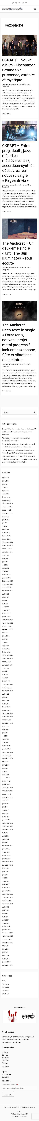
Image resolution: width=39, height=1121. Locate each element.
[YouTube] (26, 3)
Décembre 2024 (7, 542)
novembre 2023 (7, 584)
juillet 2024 (5, 558)
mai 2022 (5, 642)
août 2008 (5, 868)
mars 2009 (5, 852)
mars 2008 (5, 881)
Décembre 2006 (7, 894)
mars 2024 (5, 571)
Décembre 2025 (7, 504)
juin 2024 (5, 562)
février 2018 (6, 781)
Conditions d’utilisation (19, 1117)
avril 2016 (5, 836)
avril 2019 (5, 739)
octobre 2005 (6, 939)
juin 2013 (5, 842)
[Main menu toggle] (35, 9)
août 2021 (5, 668)
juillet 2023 (5, 597)
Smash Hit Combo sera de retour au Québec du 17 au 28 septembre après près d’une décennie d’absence (19, 432)
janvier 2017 (6, 820)
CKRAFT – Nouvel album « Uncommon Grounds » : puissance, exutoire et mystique (18, 70)
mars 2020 (5, 704)
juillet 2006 (5, 910)
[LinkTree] (13, 3)
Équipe (4, 1072)
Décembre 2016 (7, 823)
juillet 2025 (5, 520)
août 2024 (5, 555)
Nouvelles (23, 84)
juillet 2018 (5, 765)
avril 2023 (5, 607)
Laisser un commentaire (10, 84)
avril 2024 (5, 568)
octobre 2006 (6, 901)
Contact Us (5, 1077)
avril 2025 (5, 529)
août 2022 (5, 633)
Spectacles (5, 994)
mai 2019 (5, 736)
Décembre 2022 (7, 620)
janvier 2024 (6, 578)
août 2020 (5, 694)
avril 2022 (5, 646)
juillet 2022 (5, 636)
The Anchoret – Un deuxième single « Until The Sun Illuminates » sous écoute (18, 253)
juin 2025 (5, 523)
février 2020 (6, 707)
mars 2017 (5, 817)
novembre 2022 (7, 623)
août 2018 (5, 762)
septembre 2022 (7, 629)
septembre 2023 (7, 591)
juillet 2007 (5, 884)
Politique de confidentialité (19, 1114)
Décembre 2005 (7, 933)
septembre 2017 (7, 797)
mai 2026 (5, 487)
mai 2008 (5, 878)
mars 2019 (5, 742)
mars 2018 (5, 778)
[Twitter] (19, 3)
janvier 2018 (6, 784)
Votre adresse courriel (10, 1085)
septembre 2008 (7, 865)
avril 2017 (5, 813)
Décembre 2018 (7, 752)
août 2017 (5, 801)
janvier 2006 (6, 930)
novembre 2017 (7, 791)
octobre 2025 (6, 510)
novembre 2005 (7, 936)
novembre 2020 (7, 684)
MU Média (5, 987)
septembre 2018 (7, 758)
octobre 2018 (6, 755)
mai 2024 (5, 565)
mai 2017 (5, 810)
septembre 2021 (7, 665)
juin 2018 (5, 768)
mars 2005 (5, 959)
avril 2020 (5, 700)
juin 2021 (5, 671)
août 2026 (5, 478)
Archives (5, 1063)
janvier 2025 (6, 539)
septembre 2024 (7, 552)
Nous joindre (6, 1074)
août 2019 (5, 726)
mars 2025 (5, 533)
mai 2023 (5, 604)
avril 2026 (5, 491)
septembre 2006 (7, 904)
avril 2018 (5, 775)
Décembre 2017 (7, 788)
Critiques (5, 981)
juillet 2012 (5, 849)
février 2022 (6, 652)
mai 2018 (5, 771)
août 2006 (5, 907)
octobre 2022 (6, 626)
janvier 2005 (6, 962)
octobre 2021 (6, 662)
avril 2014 (5, 839)
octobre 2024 (6, 549)
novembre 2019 (7, 717)
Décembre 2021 (7, 655)
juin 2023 (5, 600)
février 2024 (6, 575)
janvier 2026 (6, 500)
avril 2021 (5, 678)
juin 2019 (5, 733)
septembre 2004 (7, 965)
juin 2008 (5, 875)
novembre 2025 (7, 507)
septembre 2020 (7, 691)
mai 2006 (5, 917)
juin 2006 (5, 913)
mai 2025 (5, 526)
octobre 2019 (6, 720)
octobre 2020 (6, 687)
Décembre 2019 (7, 713)
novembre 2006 (7, 897)
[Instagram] (23, 3)
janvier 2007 (6, 891)
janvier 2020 (6, 710)
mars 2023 (5, 610)
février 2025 (6, 536)
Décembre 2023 (7, 581)
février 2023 (6, 613)
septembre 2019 (7, 723)
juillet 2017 (5, 804)
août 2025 (5, 516)
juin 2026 (5, 484)
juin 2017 (5, 807)
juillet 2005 (5, 949)
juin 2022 (5, 639)
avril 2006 (5, 920)
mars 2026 (5, 494)
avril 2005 (5, 955)
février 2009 (6, 855)
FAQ (19, 1111)
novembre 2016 (7, 826)
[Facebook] (16, 3)
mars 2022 (5, 649)
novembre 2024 (7, 546)
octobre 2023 (6, 587)
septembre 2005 (7, 942)
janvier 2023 (6, 616)
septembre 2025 (7, 513)
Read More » (6, 113)
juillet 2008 (5, 871)
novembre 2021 (7, 658)
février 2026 (6, 497)
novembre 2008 (7, 862)
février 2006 (6, 926)
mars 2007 (5, 888)
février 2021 (6, 681)
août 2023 (5, 594)
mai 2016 (5, 833)
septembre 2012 (7, 846)
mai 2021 (5, 675)
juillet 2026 (5, 481)
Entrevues (5, 984)
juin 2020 (5, 697)
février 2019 (6, 746)
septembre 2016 (7, 830)
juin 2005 (5, 952)
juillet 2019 (5, 729)
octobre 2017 (6, 794)
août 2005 (5, 946)
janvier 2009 (6, 859)
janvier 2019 (6, 749)
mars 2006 (5, 923)
